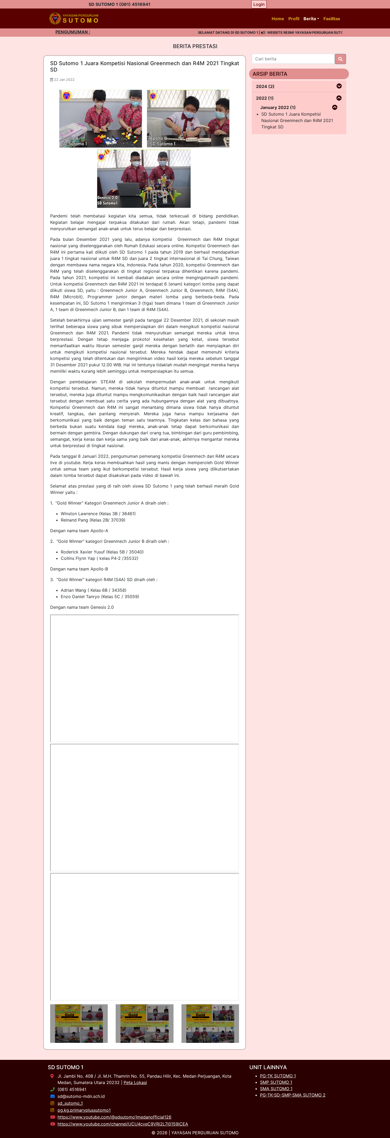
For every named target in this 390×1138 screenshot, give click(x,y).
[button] (339, 86)
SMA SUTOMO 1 (276, 1088)
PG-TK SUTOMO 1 (278, 1075)
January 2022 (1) (278, 107)
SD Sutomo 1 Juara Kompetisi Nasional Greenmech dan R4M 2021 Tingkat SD (297, 120)
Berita (310, 18)
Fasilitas (331, 18)
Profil (293, 18)
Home (278, 18)
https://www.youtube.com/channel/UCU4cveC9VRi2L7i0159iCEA (123, 1124)
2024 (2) (265, 86)
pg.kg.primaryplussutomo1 (84, 1110)
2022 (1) (265, 98)
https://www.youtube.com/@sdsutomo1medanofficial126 (114, 1117)
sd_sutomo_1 (70, 1103)
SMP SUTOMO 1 (276, 1082)
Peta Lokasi (135, 1082)
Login (259, 4)
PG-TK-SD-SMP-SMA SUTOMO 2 (293, 1095)
